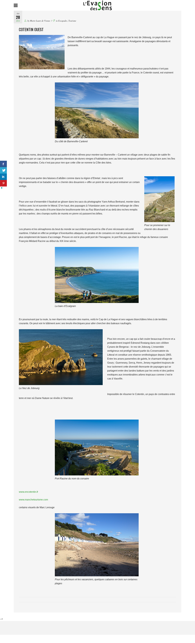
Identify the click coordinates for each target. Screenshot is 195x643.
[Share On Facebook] (3, 164)
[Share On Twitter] (3, 170)
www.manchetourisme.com (33, 499)
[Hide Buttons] (1, 188)
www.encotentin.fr (28, 492)
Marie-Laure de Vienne (40, 20)
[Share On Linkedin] (3, 177)
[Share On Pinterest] (3, 183)
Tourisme (72, 20)
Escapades (62, 20)
